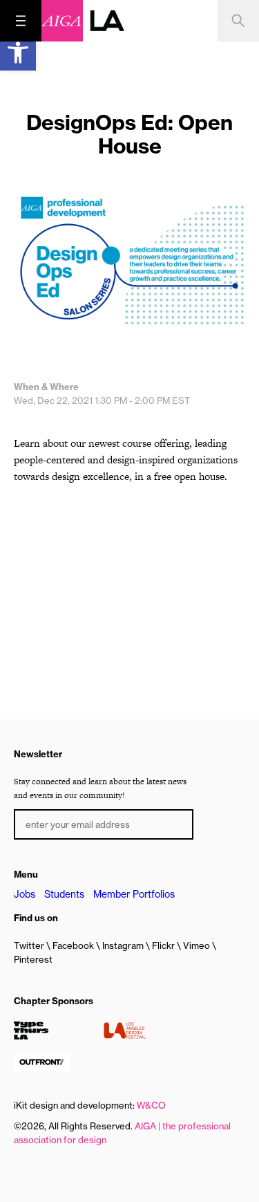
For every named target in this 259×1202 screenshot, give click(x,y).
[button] (18, 53)
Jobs (24, 894)
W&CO (151, 1105)
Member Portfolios (134, 894)
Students (64, 894)
